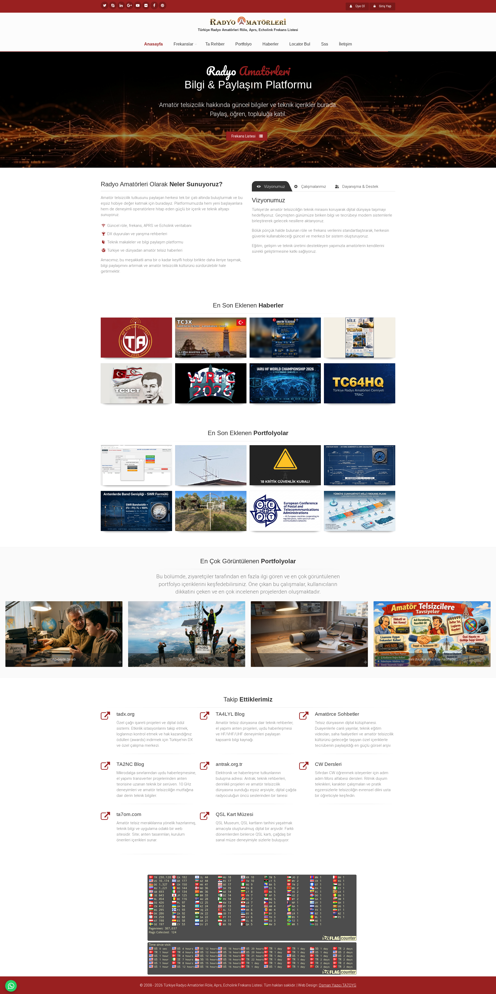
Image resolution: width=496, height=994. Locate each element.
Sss (324, 44)
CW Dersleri (328, 764)
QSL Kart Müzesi (234, 814)
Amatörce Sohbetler (337, 714)
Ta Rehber (214, 44)
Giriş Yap (384, 6)
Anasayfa (153, 44)
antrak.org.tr (229, 764)
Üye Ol (360, 6)
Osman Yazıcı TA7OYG (337, 985)
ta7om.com (129, 814)
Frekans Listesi (243, 136)
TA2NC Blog (130, 764)
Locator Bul (299, 44)
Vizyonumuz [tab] (274, 186)
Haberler (270, 44)
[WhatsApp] (11, 986)
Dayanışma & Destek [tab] (360, 186)
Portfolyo (243, 44)
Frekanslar (183, 44)
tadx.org (126, 714)
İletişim (345, 44)
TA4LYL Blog (230, 714)
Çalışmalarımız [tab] (313, 186)
